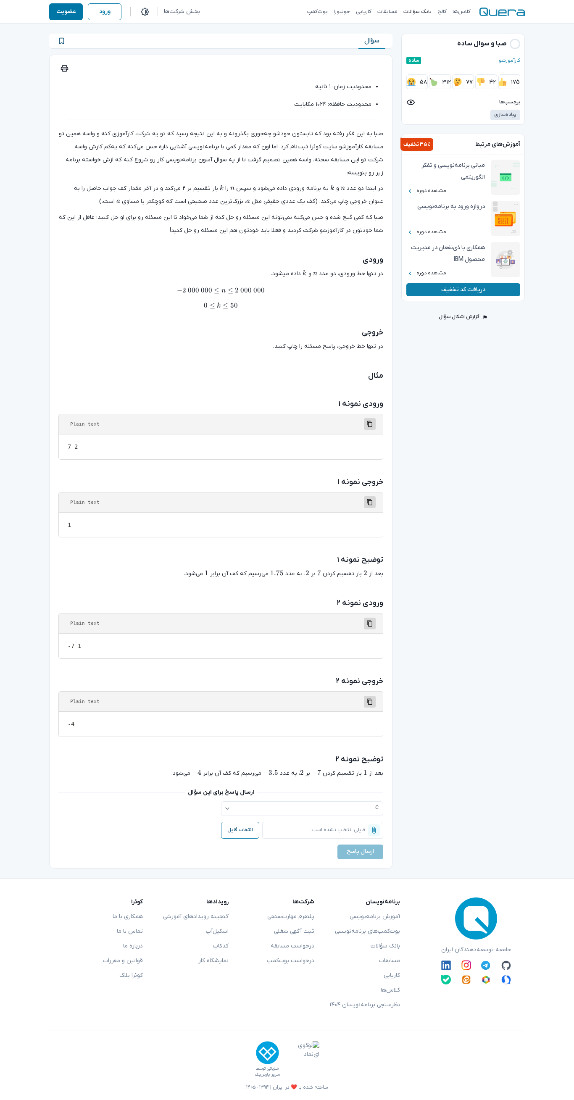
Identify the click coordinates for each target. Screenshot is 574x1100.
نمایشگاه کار (213, 961)
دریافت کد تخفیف (463, 290)
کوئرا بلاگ (131, 975)
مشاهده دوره (431, 190)
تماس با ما (130, 931)
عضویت (66, 12)
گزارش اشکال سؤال (459, 316)
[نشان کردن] (61, 41)
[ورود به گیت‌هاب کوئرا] (506, 965)
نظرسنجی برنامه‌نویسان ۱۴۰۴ (364, 1005)
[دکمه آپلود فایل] (374, 830)
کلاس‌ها (390, 990)
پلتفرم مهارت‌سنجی (290, 917)
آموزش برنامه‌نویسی (375, 917)
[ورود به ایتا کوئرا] (466, 979)
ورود (105, 12)
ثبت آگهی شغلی (294, 931)
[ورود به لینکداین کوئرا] (446, 965)
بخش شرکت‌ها (182, 12)
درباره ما (133, 946)
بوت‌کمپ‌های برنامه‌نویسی (367, 931)
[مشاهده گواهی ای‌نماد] (302, 1059)
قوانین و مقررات (123, 961)
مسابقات (389, 961)
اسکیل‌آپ (217, 931)
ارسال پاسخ (360, 851)
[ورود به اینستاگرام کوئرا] (466, 965)
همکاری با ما (128, 917)
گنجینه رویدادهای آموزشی (196, 917)
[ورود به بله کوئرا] (446, 979)
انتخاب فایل (240, 829)
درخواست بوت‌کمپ (290, 961)
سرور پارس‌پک (267, 1074)
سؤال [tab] (371, 41)
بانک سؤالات (385, 946)
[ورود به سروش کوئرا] (506, 979)
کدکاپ (221, 946)
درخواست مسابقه (292, 946)
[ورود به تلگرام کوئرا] (486, 965)
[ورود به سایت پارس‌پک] (267, 1052)
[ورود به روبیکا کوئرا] (486, 979)
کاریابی (392, 975)
